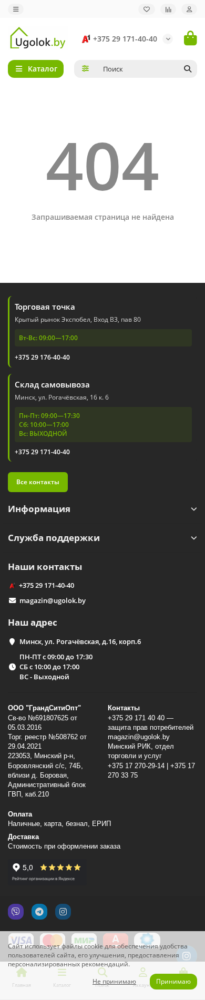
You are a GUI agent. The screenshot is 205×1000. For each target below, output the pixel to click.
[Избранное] (146, 9)
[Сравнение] (168, 9)
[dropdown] (16, 9)
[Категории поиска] (85, 69)
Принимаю (173, 981)
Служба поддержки (54, 538)
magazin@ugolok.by (52, 600)
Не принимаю (114, 981)
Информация (39, 509)
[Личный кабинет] (189, 9)
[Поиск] (187, 69)
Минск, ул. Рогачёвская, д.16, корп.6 (80, 641)
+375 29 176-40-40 (42, 357)
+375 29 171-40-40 (125, 39)
